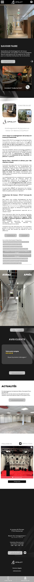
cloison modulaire (13, 205)
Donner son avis (17, 373)
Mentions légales (17, 568)
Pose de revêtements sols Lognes (12, 263)
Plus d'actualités (17, 400)
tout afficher (8, 61)
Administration (17, 571)
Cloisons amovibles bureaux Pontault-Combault (15, 258)
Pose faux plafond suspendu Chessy (12, 246)
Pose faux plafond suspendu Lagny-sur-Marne (15, 261)
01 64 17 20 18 (10, 235)
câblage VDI (21, 205)
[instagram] (31, 2)
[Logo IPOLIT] (17, 2)
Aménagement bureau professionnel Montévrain (16, 242)
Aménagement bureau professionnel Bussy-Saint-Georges (17, 255)
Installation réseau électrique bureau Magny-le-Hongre (17, 252)
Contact (24, 235)
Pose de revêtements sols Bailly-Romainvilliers (15, 249)
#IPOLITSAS (27, 444)
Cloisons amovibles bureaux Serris (12, 244)
